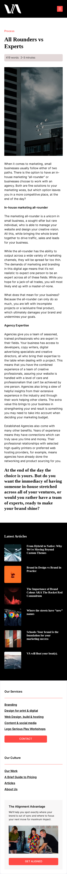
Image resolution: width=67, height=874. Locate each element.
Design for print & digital (21, 710)
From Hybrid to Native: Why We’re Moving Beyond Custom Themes (44, 550)
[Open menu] (60, 9)
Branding (10, 704)
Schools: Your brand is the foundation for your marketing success (42, 635)
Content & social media (20, 723)
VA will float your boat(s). (42, 653)
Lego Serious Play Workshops (25, 729)
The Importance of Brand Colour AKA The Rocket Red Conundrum (45, 592)
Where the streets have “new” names (45, 612)
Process (9, 31)
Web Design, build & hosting (24, 717)
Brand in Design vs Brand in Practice (44, 569)
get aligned (33, 861)
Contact (25, 738)
